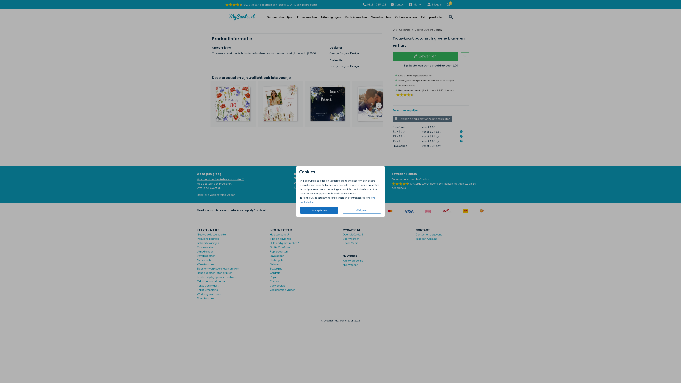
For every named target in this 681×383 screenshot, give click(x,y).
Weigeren (362, 210)
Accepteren (319, 210)
